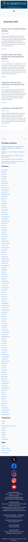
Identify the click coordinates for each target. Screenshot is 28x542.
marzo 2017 (4, 401)
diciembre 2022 (5, 258)
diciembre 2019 (5, 330)
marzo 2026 (4, 181)
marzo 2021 (4, 296)
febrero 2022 (4, 276)
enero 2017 (4, 405)
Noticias (3, 33)
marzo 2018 (4, 374)
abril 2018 (3, 372)
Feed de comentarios (6, 450)
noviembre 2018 (5, 356)
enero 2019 (4, 352)
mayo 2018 (4, 370)
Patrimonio (3, 434)
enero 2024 (4, 238)
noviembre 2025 (5, 190)
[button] (14, 11)
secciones (3, 437)
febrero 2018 (4, 376)
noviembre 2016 (5, 410)
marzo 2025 (4, 207)
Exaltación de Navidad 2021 (12, 108)
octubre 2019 (4, 334)
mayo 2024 (4, 230)
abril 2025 (3, 205)
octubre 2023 (4, 245)
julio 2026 (3, 172)
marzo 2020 (4, 323)
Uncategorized (4, 439)
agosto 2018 (4, 363)
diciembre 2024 (5, 214)
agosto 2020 (4, 312)
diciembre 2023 (5, 241)
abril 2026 (3, 178)
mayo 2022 (4, 270)
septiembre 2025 (5, 194)
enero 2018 (4, 379)
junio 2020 (3, 316)
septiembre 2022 (5, 265)
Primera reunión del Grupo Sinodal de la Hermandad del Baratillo (12, 57)
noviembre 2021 (5, 283)
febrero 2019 (4, 350)
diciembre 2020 (5, 303)
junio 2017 (3, 394)
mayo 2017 (4, 396)
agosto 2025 (4, 196)
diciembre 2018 (5, 354)
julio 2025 (3, 198)
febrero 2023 (4, 256)
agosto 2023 (4, 250)
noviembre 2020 (5, 305)
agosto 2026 (4, 170)
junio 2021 (3, 292)
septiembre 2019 (5, 336)
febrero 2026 (4, 183)
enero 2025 (4, 212)
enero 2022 (4, 278)
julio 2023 (3, 252)
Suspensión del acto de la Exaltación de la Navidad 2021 (12, 83)
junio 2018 (3, 367)
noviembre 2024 (5, 216)
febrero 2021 (4, 298)
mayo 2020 (4, 319)
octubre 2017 (4, 385)
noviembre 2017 (5, 383)
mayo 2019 (4, 343)
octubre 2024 (4, 218)
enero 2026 (4, 185)
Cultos (2, 423)
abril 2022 (3, 272)
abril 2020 (3, 321)
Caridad (3, 421)
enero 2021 (4, 301)
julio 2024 (3, 225)
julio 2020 (3, 314)
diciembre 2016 (5, 407)
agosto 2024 (4, 223)
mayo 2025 (4, 203)
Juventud (3, 430)
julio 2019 (3, 339)
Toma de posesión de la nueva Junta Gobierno (12, 159)
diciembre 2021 (5, 281)
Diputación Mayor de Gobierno (8, 425)
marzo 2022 (4, 274)
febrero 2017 (4, 403)
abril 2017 (3, 399)
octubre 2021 (4, 285)
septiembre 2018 (5, 361)
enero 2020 (4, 327)
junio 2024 (3, 227)
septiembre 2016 (5, 414)
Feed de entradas (5, 448)
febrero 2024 (4, 236)
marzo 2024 (4, 234)
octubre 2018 (4, 359)
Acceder (3, 446)
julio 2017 (3, 392)
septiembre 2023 (5, 247)
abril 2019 (3, 345)
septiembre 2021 (5, 287)
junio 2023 (3, 254)
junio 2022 (3, 267)
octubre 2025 (4, 192)
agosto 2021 (4, 290)
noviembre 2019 (5, 332)
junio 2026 (3, 174)
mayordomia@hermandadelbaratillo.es (14, 499)
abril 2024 (3, 232)
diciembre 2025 (5, 187)
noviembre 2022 (5, 261)
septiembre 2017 (5, 387)
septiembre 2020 (5, 310)
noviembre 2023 (5, 243)
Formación (3, 428)
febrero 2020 (4, 325)
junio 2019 (3, 341)
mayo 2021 (4, 294)
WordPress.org (4, 452)
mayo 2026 (4, 176)
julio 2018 (3, 365)
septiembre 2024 (5, 221)
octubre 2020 (4, 307)
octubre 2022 (4, 263)
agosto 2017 (4, 390)
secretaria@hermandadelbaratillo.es (14, 497)
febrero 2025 (4, 210)
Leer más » (4, 49)
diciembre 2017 (4, 381)
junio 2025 (3, 201)
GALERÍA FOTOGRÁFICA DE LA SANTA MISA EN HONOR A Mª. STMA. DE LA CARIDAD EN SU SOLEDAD (12, 148)
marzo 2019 (4, 347)
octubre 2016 (4, 412)
